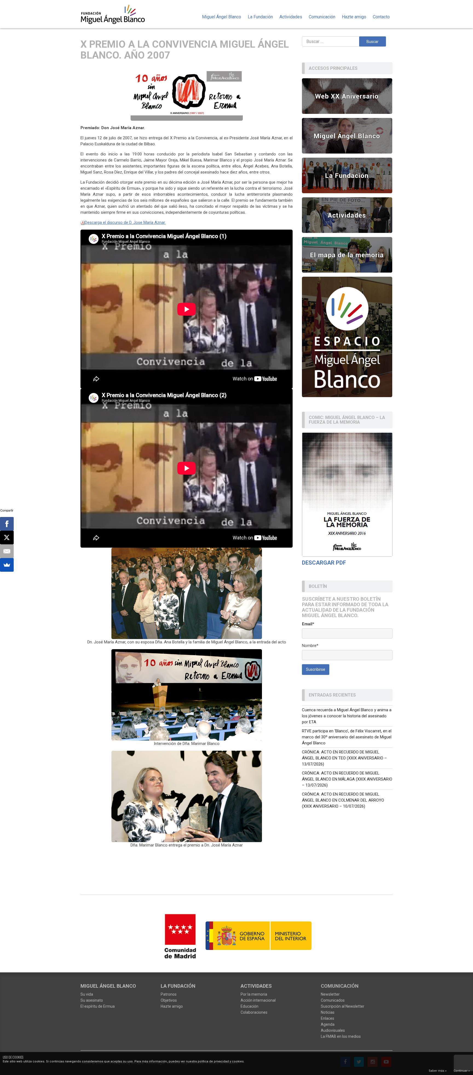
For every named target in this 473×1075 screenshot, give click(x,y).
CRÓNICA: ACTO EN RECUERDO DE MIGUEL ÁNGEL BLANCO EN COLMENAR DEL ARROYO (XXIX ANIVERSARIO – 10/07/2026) (343, 800)
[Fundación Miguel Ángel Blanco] (116, 14)
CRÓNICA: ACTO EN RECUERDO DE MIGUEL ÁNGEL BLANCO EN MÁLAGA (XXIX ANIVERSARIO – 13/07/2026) (347, 779)
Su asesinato (91, 1000)
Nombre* (310, 645)
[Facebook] (7, 524)
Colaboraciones (254, 1012)
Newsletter (330, 994)
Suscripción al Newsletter (342, 1006)
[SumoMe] (7, 565)
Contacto (381, 16)
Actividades (290, 16)
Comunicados (333, 1000)
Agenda (327, 1024)
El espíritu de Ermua (97, 1006)
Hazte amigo (354, 16)
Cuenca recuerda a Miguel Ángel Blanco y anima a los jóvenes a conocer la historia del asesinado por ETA (346, 715)
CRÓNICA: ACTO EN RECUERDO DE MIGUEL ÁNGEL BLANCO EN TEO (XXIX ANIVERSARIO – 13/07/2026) (344, 758)
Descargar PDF (324, 562)
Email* (308, 624)
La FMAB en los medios (341, 1036)
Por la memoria (254, 994)
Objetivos (169, 1000)
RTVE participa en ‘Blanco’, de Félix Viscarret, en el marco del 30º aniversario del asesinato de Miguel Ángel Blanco (346, 737)
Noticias (327, 1012)
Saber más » (437, 1071)
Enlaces (327, 1018)
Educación (249, 1006)
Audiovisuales (333, 1030)
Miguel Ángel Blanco (221, 16)
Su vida (86, 994)
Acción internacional (258, 1000)
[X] (7, 537)
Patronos (169, 994)
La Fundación (260, 16)
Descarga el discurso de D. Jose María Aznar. (125, 222)
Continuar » (462, 1071)
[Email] (7, 551)
